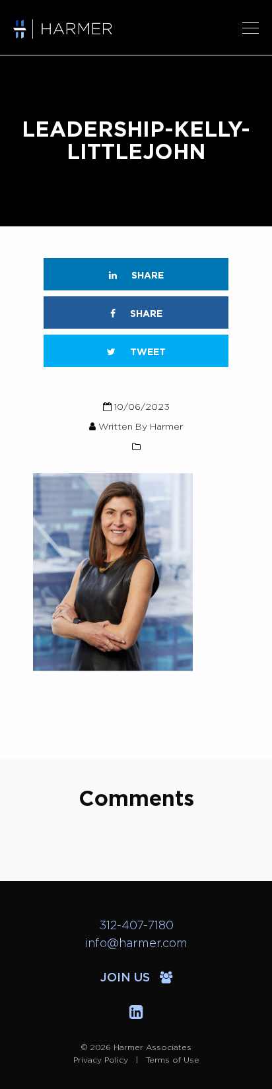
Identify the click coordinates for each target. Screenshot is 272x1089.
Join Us (126, 978)
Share (146, 275)
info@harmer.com (136, 944)
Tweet (146, 352)
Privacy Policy (100, 1060)
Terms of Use (172, 1060)
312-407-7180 (136, 926)
